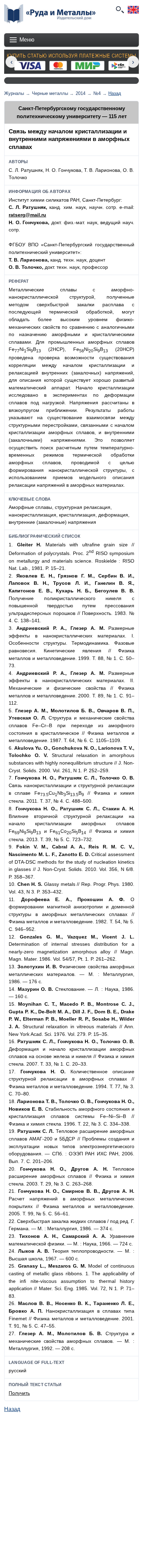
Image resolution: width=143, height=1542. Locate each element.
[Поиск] (119, 9)
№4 (97, 93)
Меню (26, 40)
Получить (19, 1393)
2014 (80, 93)
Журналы (14, 93)
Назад (114, 93)
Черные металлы (50, 93)
